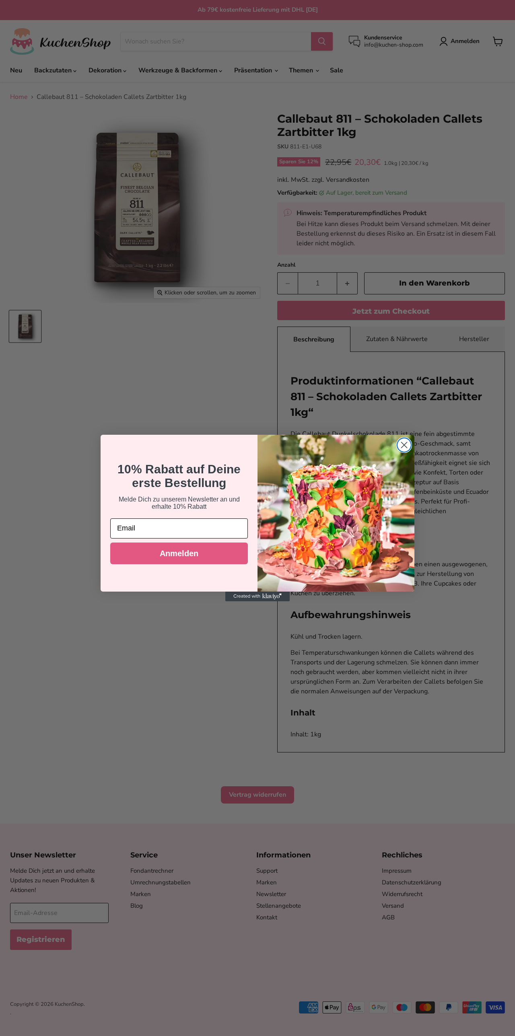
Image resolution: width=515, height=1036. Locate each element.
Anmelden (179, 553)
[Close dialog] (404, 445)
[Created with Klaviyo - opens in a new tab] (257, 596)
